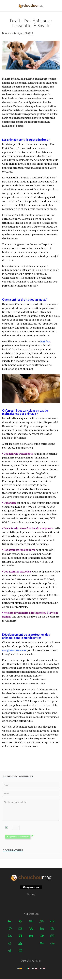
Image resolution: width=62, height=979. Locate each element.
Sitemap (31, 894)
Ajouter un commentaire (19, 837)
